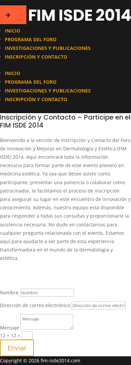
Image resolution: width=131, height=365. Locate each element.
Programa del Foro (30, 39)
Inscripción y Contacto (36, 57)
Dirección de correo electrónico (35, 305)
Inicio (12, 30)
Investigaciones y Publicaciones (48, 48)
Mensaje (9, 327)
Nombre (9, 292)
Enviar (17, 347)
